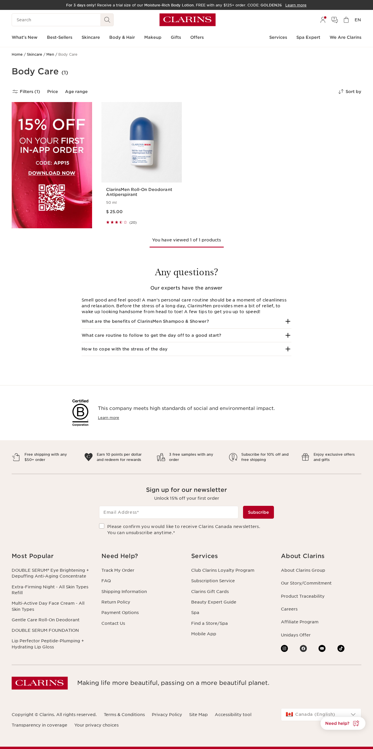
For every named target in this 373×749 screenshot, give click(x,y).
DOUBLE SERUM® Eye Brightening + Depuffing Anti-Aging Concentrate (50, 573)
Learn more (108, 417)
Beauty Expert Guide (213, 602)
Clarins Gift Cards (210, 591)
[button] (186, 321)
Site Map (198, 714)
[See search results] (107, 19)
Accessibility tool (233, 714)
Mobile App (203, 634)
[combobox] (321, 714)
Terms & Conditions (124, 714)
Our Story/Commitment (306, 583)
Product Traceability (303, 596)
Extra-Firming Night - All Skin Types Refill (50, 590)
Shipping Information (124, 591)
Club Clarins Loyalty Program (222, 570)
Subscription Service (213, 580)
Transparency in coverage (39, 725)
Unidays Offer (296, 635)
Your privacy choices (96, 725)
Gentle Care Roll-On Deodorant (46, 620)
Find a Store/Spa (209, 623)
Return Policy (115, 602)
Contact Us (113, 623)
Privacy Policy (167, 714)
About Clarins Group (303, 570)
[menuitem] (322, 19)
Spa (195, 612)
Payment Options (120, 612)
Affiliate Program (300, 622)
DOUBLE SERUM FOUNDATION (45, 630)
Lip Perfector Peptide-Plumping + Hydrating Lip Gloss (48, 644)
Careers (289, 609)
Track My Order (117, 570)
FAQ (106, 580)
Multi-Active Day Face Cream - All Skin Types (48, 606)
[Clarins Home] (187, 20)
